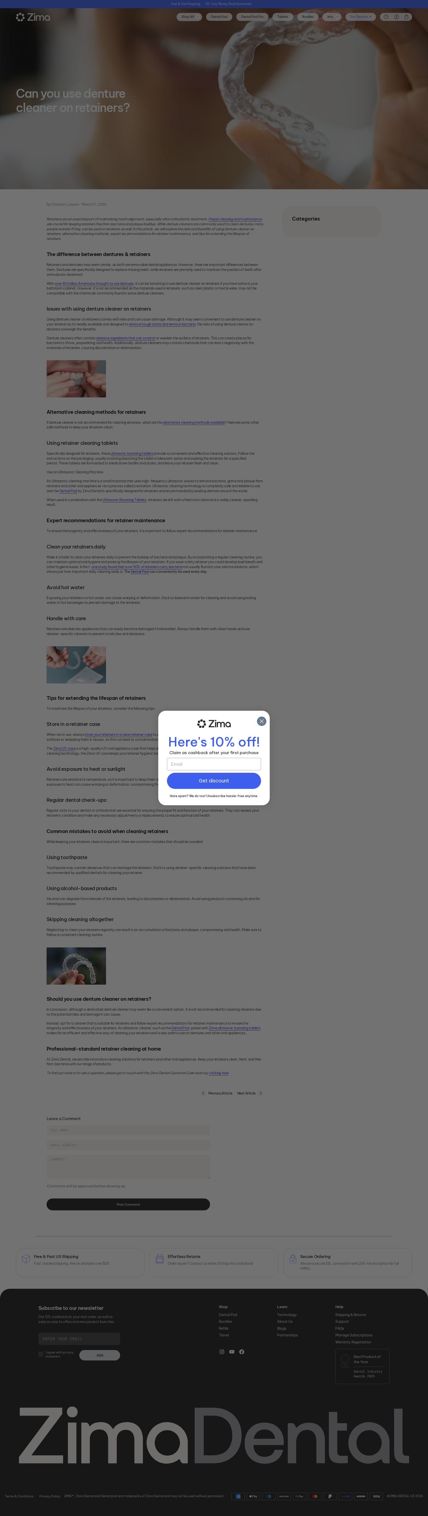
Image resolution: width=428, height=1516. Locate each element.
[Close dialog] (261, 721)
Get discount (214, 780)
